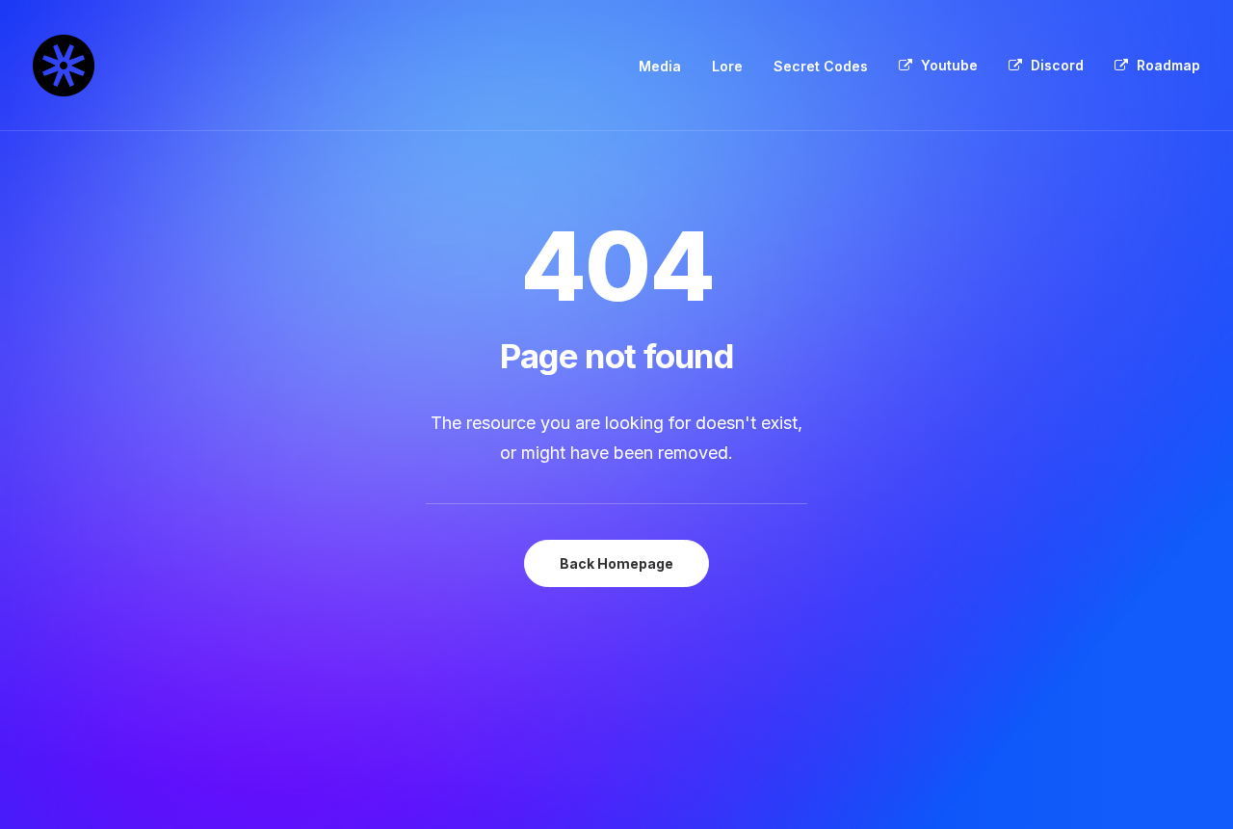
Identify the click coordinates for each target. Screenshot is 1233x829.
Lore (727, 66)
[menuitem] (667, 66)
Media (660, 66)
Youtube (949, 65)
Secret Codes (821, 66)
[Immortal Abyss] (63, 65)
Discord (1057, 65)
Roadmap (1168, 65)
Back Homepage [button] (616, 563)
